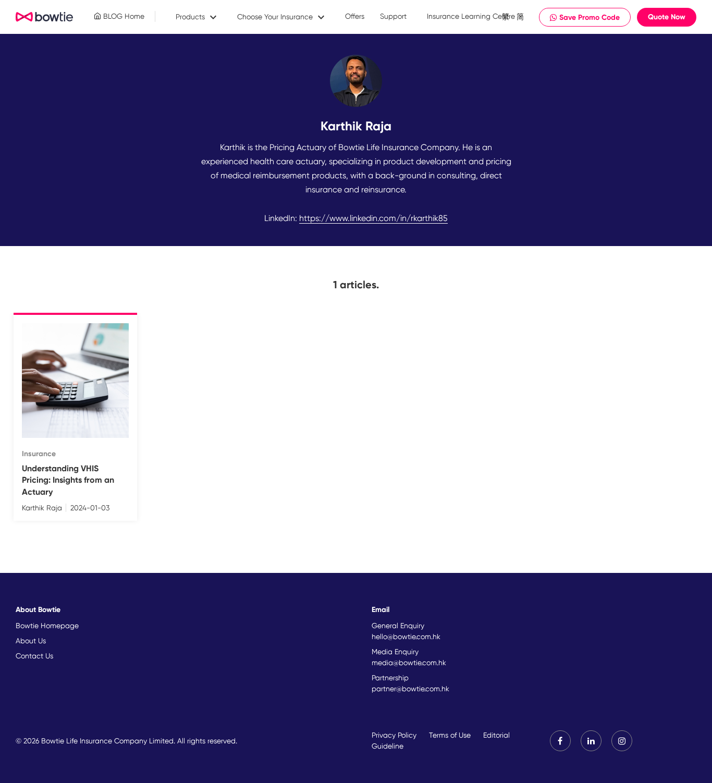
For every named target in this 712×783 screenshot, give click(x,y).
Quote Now (666, 17)
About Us (31, 641)
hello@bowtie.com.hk (406, 636)
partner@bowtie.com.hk (410, 688)
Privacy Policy (394, 735)
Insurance (39, 453)
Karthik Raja (42, 508)
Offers (354, 16)
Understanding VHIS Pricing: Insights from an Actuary (68, 480)
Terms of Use (450, 735)
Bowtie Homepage (47, 625)
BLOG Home (122, 16)
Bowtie (44, 17)
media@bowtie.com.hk (409, 662)
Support (393, 16)
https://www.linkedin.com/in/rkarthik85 (373, 218)
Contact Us (34, 656)
